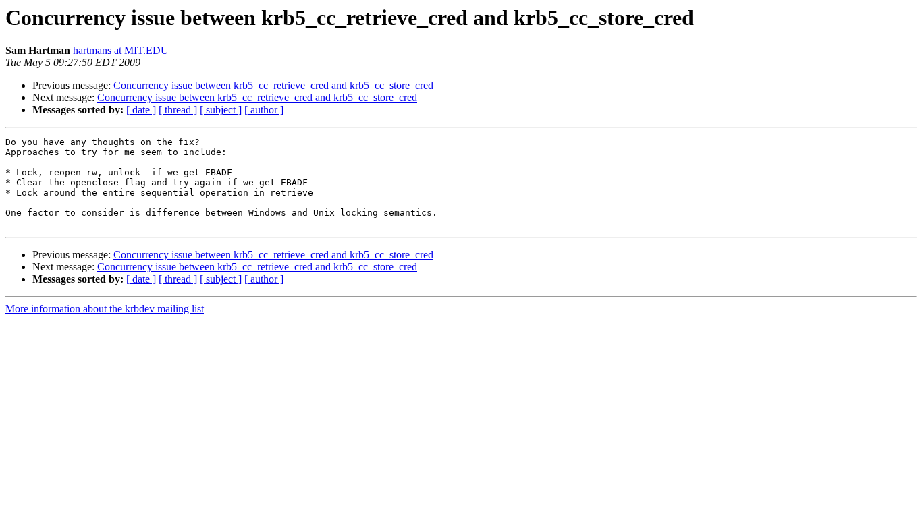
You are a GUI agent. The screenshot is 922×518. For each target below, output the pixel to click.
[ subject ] (221, 109)
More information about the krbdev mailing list (104, 308)
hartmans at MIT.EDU (121, 50)
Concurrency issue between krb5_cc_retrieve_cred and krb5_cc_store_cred (273, 85)
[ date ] (141, 109)
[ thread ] (178, 109)
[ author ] (263, 109)
